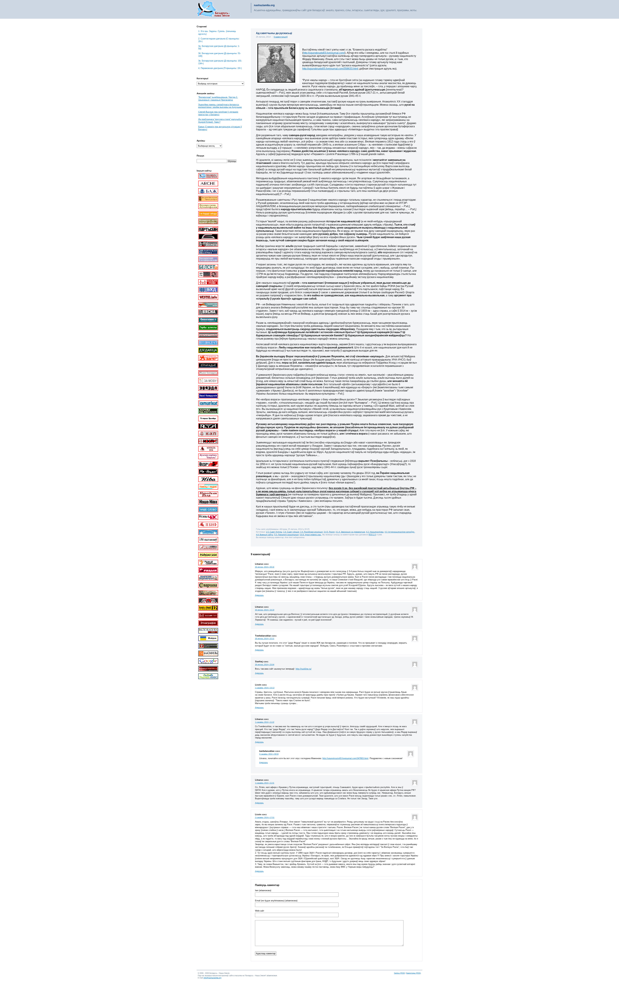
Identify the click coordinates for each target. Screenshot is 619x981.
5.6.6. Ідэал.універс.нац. (310, 535)
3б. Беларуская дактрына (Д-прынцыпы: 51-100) (219, 54)
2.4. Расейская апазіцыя (311, 532)
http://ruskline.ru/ (303, 669)
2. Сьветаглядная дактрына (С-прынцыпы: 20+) (218, 40)
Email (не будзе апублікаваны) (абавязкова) (276, 900)
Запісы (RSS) (399, 973)
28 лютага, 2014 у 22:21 (264, 639)
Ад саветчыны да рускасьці (274, 33)
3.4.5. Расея (329, 532)
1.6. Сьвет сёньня (291, 532)
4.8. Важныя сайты (264, 535)
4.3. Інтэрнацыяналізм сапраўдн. (400, 532)
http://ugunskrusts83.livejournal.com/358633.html (330, 68)
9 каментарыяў (281, 37)
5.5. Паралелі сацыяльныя (286, 535)
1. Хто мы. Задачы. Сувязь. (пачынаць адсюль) (217, 32)
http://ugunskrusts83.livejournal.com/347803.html (345, 758)
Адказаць (259, 595)
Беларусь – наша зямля (213, 9)
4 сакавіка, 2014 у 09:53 (269, 754)
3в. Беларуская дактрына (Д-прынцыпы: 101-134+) (220, 62)
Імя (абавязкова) (263, 890)
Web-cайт (259, 911)
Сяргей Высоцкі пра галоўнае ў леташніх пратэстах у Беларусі (218, 113)
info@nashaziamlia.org (212, 978)
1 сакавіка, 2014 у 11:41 (264, 783)
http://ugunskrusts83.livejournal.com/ (324, 52)
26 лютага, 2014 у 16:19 (264, 610)
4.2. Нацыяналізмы (375, 532)
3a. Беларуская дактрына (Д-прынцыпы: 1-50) (219, 47)
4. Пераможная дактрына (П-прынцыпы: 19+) (220, 68)
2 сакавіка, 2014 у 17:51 (264, 817)
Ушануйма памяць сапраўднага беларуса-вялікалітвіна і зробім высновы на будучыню (220, 106)
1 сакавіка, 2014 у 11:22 (264, 722)
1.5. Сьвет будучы (274, 532)
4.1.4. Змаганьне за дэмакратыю (350, 532)
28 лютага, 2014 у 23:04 (264, 665)
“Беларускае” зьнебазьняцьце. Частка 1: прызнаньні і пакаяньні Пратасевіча (218, 98)
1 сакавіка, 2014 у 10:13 (264, 688)
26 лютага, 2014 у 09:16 (264, 567)
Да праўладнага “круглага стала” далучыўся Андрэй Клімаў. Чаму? (220, 120)
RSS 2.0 (372, 535)
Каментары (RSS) (413, 973)
